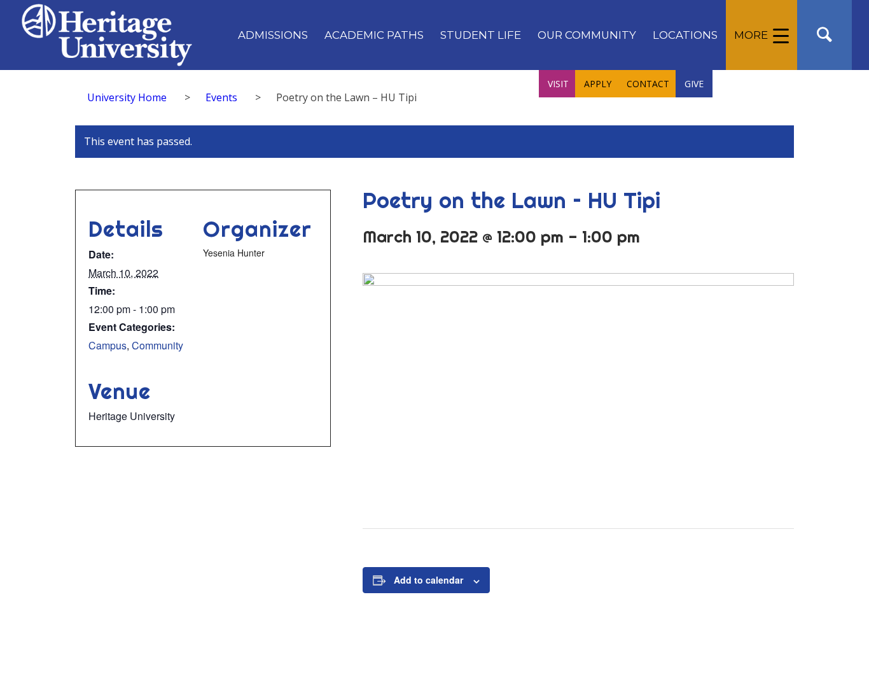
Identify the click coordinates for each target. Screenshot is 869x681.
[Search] (824, 35)
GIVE (694, 84)
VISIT (558, 84)
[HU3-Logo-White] (106, 35)
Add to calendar (428, 579)
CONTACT (648, 84)
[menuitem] (273, 35)
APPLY (597, 84)
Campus (107, 345)
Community (157, 345)
